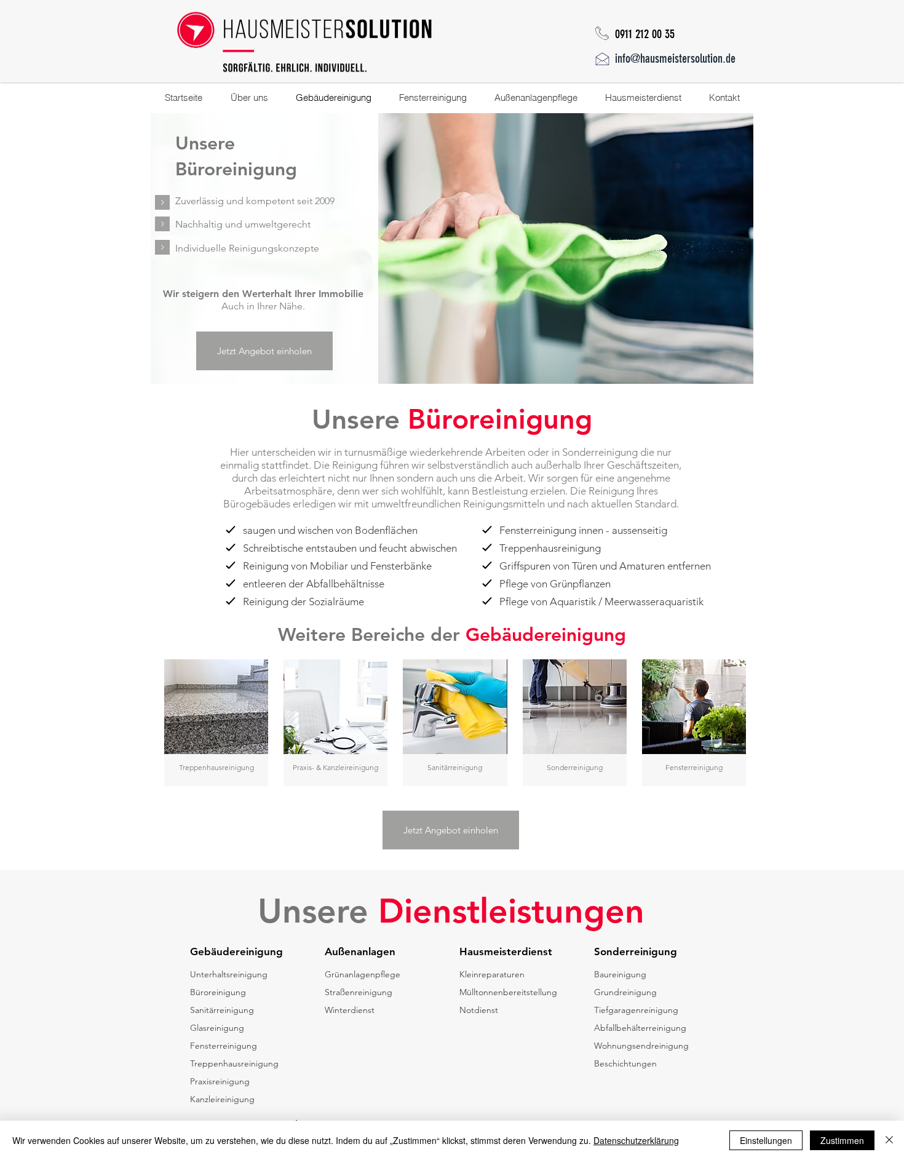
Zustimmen (842, 1140)
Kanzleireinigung (222, 1099)
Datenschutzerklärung (636, 1140)
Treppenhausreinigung (234, 1063)
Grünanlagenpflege (362, 974)
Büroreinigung (218, 992)
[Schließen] (889, 1140)
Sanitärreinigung (222, 1009)
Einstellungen (766, 1140)
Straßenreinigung (358, 992)
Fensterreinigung (223, 1045)
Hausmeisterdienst (505, 951)
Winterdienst (350, 1009)
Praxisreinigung (220, 1081)
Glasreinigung (217, 1027)
